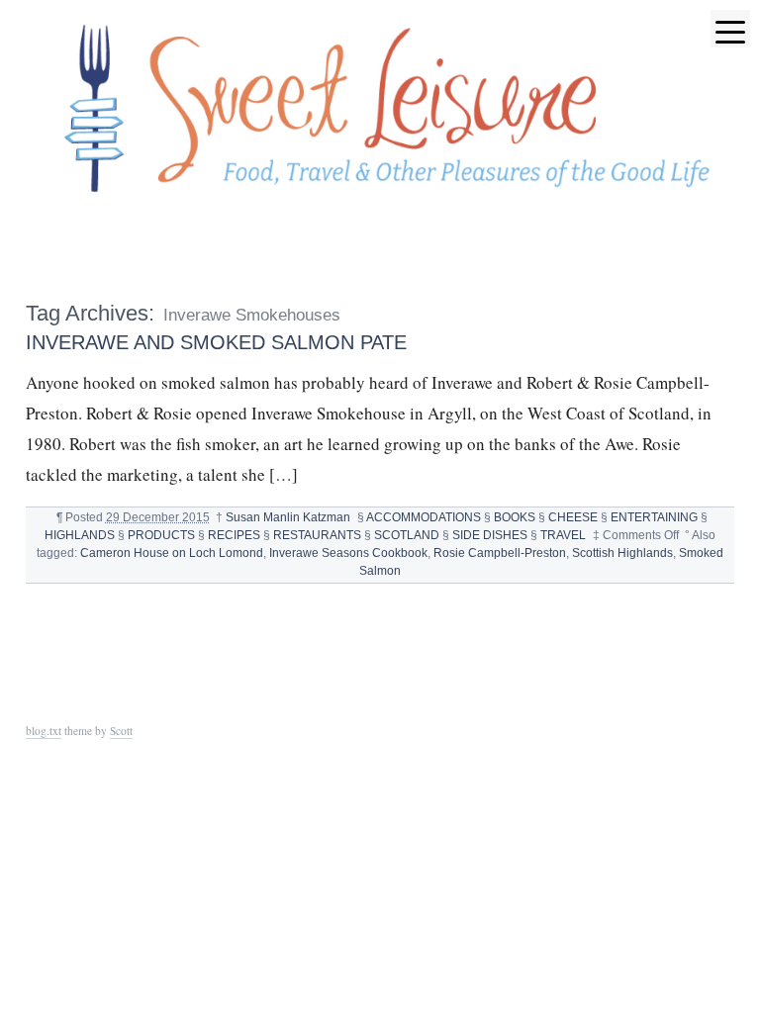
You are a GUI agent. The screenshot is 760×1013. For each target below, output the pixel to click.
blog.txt (43, 730)
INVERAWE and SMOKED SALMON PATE (216, 341)
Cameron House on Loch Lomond (171, 553)
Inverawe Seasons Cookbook (348, 553)
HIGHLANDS (80, 535)
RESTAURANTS (317, 535)
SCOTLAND (406, 535)
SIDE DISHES (489, 535)
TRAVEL (563, 535)
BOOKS (514, 517)
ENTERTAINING (654, 517)
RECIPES (234, 535)
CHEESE (573, 517)
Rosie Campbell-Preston (499, 553)
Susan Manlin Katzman (288, 517)
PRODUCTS (161, 535)
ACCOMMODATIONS (423, 517)
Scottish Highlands (622, 553)
